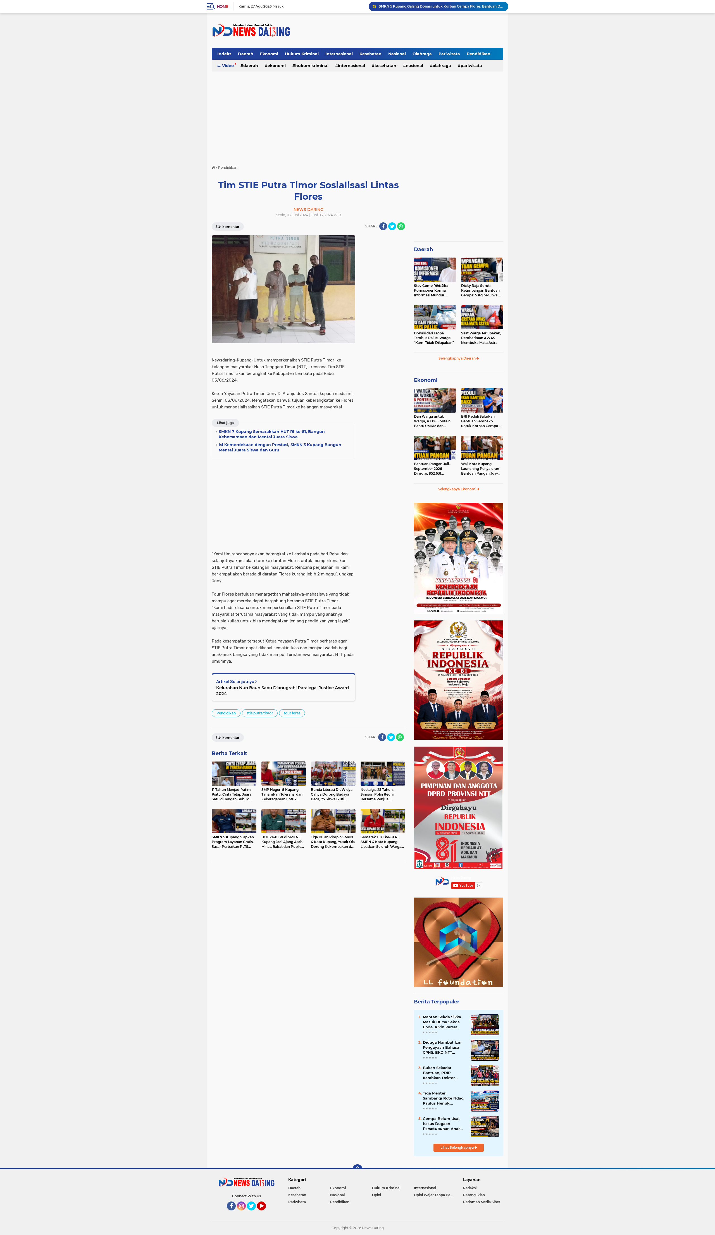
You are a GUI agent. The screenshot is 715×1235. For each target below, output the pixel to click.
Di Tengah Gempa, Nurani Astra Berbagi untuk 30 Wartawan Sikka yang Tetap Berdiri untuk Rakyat (441, 6)
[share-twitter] (392, 226)
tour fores (292, 713)
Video (228, 65)
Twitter (254, 1212)
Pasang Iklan (474, 1195)
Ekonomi (269, 53)
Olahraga (422, 53)
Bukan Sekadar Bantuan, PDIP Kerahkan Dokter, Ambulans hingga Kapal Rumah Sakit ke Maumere (444, 1073)
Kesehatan (370, 53)
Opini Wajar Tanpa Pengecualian (435, 1195)
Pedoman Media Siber (481, 1202)
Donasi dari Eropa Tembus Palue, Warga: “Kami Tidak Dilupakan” (434, 338)
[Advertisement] (401, 30)
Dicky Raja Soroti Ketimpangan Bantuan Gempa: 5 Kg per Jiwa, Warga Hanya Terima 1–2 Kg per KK (481, 291)
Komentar (230, 227)
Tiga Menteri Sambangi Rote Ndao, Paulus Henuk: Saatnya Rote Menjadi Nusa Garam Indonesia (444, 1098)
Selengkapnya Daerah (457, 358)
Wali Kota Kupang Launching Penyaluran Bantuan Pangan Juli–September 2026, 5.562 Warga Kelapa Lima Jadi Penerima (481, 469)
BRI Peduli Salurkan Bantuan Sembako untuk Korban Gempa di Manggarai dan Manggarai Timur (481, 421)
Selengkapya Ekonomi (457, 489)
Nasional (397, 53)
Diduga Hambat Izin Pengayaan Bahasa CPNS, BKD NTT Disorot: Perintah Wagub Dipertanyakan (444, 1047)
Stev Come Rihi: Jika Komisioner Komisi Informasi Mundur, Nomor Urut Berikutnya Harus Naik (434, 291)
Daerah (245, 53)
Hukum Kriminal (302, 53)
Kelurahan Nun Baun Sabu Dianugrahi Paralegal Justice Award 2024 (282, 690)
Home (222, 6)
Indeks (224, 53)
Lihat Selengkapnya (457, 1147)
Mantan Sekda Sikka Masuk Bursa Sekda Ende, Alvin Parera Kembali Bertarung (442, 1022)
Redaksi (469, 1188)
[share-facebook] (383, 226)
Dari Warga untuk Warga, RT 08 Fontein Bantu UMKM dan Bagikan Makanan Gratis (434, 421)
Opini (376, 1195)
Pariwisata (449, 53)
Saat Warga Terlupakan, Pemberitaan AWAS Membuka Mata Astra (481, 338)
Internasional (339, 53)
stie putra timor (260, 713)
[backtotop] (357, 1169)
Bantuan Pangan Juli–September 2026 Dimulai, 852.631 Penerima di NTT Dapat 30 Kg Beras (433, 469)
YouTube (265, 1212)
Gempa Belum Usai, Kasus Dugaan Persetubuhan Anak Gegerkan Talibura (442, 1123)
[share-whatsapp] (401, 226)
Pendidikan (478, 53)
